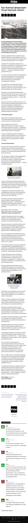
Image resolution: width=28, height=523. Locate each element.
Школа (19, 517)
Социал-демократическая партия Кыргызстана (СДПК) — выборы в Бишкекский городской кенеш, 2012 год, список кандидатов (21, 398)
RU (15, 519)
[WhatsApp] (14, 15)
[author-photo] (14, 412)
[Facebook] (2, 15)
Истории (8, 517)
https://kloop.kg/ (14, 416)
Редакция (5, 12)
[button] (2, 2)
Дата (16, 517)
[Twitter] (5, 15)
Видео (12, 517)
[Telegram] (11, 15)
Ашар (13, 519)
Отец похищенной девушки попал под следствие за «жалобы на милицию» (7, 396)
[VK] (8, 15)
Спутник (23, 517)
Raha (7, 438)
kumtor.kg (11, 377)
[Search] (26, 2)
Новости (3, 517)
